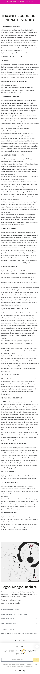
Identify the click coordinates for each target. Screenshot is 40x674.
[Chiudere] (37, 646)
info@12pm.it (32, 250)
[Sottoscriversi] (37, 629)
